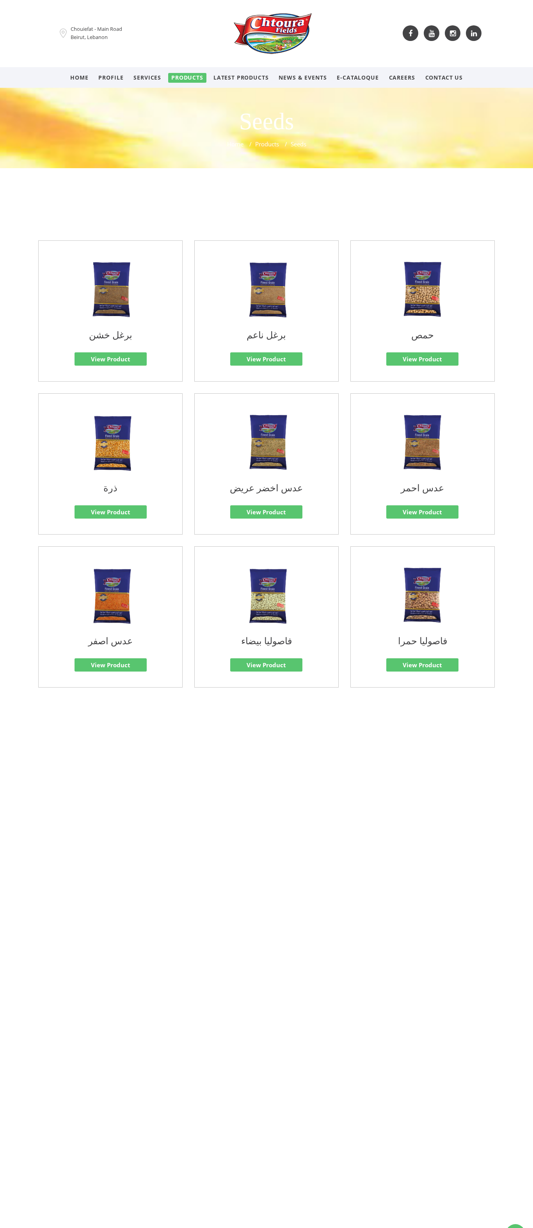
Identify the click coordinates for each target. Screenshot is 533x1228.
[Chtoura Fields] (272, 32)
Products (187, 77)
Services (147, 77)
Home (79, 77)
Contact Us (444, 77)
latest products (241, 77)
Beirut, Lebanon (89, 37)
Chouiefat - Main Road (96, 28)
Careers (402, 77)
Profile (110, 77)
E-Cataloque (357, 77)
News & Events (303, 77)
